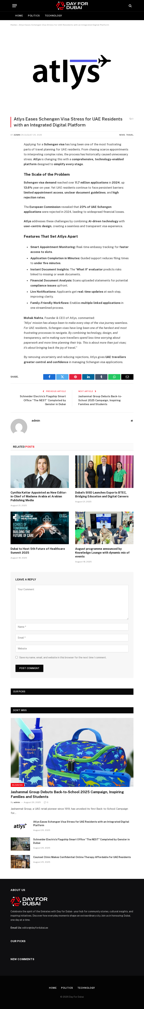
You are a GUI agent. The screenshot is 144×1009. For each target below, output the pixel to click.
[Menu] (14, 6)
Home (19, 15)
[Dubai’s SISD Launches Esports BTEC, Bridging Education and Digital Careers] (104, 471)
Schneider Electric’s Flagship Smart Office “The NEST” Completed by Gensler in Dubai (43, 400)
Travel (129, 135)
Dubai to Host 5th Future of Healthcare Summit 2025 (38, 550)
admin (17, 135)
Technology (53, 15)
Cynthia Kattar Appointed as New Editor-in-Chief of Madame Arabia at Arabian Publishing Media (39, 496)
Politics (34, 15)
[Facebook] (14, 153)
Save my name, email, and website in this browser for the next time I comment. (62, 657)
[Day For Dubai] (72, 5)
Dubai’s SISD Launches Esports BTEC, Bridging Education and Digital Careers (102, 494)
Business (17, 785)
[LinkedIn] (14, 171)
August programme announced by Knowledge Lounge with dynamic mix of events (102, 552)
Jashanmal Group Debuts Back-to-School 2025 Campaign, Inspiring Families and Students (100, 400)
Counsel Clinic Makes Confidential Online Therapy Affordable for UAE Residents (82, 857)
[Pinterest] (14, 180)
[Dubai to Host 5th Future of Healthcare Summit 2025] (40, 528)
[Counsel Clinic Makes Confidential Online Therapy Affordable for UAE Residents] (20, 861)
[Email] (14, 189)
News (122, 135)
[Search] (130, 6)
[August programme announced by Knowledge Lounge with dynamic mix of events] (104, 528)
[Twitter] (14, 162)
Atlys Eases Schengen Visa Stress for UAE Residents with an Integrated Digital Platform (81, 823)
